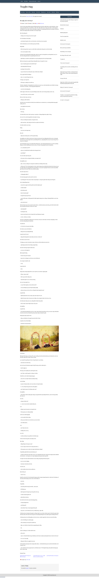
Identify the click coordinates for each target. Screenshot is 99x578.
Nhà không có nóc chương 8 (65, 51)
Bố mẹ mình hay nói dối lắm (65, 47)
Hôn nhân (28, 559)
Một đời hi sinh (63, 40)
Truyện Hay (26, 6)
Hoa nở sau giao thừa (64, 36)
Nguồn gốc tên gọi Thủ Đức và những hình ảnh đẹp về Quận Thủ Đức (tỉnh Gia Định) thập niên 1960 (69, 73)
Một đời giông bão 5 (64, 32)
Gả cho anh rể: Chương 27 (65, 91)
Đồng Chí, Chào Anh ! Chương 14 (66, 87)
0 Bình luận (42, 23)
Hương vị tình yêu (63, 78)
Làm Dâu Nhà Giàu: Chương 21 (52, 555)
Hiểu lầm (62, 28)
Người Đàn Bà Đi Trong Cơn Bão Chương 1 (25, 556)
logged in (27, 568)
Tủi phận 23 (62, 59)
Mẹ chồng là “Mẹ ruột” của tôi (65, 55)
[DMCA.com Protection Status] (2, 577)
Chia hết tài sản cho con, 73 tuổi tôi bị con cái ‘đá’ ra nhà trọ (39, 556)
